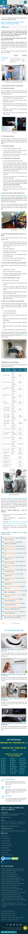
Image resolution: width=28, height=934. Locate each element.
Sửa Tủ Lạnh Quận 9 (9, 570)
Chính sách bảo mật (7, 911)
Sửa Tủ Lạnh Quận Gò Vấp (11, 599)
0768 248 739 (20, 748)
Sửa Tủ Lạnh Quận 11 (10, 578)
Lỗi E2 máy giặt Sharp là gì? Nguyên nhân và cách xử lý (13, 650)
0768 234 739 (7, 748)
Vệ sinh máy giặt (6, 850)
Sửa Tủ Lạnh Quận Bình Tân (11, 607)
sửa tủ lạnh (24, 335)
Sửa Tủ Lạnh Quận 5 (9, 553)
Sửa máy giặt (5, 847)
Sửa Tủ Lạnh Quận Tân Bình (11, 586)
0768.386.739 (12, 822)
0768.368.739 (21, 822)
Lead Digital (18, 929)
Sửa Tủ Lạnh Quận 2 (9, 542)
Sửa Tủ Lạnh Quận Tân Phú (11, 590)
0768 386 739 (5, 743)
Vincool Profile (13, 920)
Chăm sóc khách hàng (8, 915)
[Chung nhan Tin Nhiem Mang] (6, 862)
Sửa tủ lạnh (5, 852)
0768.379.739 (4, 822)
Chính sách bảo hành (8, 913)
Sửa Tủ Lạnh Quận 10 (10, 574)
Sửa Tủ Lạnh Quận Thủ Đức (11, 611)
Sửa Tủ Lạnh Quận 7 (9, 561)
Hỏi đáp (3, 920)
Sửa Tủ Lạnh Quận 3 (9, 546)
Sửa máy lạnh (5, 836)
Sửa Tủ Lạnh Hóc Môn (10, 616)
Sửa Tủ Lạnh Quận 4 (9, 549)
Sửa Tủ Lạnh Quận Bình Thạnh (12, 595)
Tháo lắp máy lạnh (7, 845)
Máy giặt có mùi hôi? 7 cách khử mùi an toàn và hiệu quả (13, 699)
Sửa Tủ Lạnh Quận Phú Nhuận (12, 603)
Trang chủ (4, 18)
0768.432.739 (21, 823)
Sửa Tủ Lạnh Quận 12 (10, 582)
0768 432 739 (8, 932)
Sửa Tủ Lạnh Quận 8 (9, 565)
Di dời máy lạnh (6, 840)
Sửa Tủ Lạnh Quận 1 (9, 538)
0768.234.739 (4, 823)
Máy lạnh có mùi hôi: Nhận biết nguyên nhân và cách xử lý (13, 674)
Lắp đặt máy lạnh (6, 843)
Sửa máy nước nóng (7, 855)
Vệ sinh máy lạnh (6, 838)
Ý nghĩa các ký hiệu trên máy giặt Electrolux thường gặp (13, 724)
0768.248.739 (12, 823)
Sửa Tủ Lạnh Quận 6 (9, 557)
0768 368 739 (18, 743)
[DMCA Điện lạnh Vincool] (14, 858)
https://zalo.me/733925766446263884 (16, 523)
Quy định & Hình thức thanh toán (12, 917)
